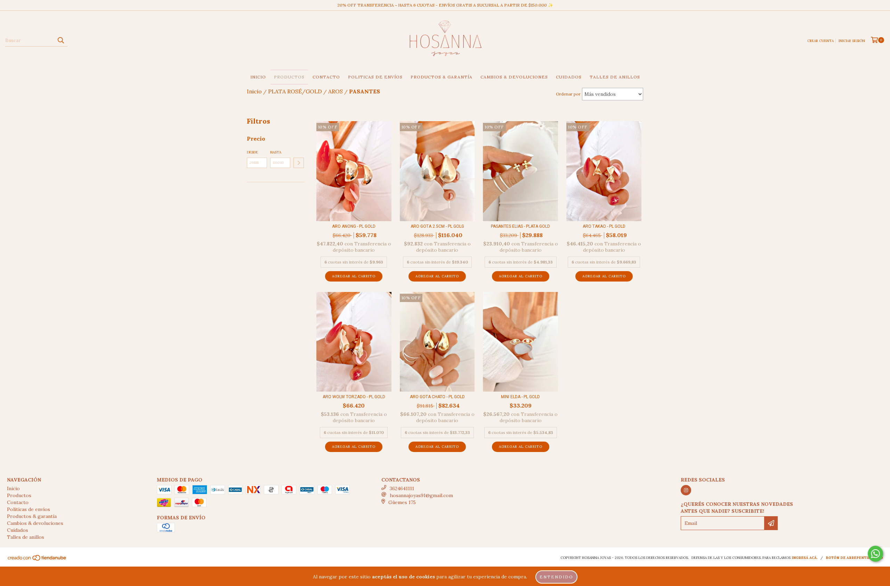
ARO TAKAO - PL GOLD (604, 226)
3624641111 (402, 488)
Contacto (326, 76)
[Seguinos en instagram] (686, 490)
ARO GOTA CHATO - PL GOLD (437, 396)
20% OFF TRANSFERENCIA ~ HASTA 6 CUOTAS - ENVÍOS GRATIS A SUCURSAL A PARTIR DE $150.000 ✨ (445, 5)
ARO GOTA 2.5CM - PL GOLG (437, 226)
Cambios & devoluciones (514, 76)
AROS (335, 91)
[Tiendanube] (37, 560)
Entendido (556, 576)
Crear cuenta (820, 41)
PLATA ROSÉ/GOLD (295, 91)
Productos (289, 76)
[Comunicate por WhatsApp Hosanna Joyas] (875, 554)
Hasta (275, 152)
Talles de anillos (615, 76)
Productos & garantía (441, 76)
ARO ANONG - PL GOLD (353, 226)
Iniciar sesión (852, 41)
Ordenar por (568, 94)
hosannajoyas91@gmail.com (421, 495)
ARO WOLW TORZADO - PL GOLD (354, 396)
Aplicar (298, 163)
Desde (252, 152)
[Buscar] (60, 40)
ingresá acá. (805, 557)
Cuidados (569, 76)
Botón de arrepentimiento (854, 557)
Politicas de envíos (375, 76)
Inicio (258, 76)
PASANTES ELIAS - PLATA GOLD (520, 226)
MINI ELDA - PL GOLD (520, 396)
